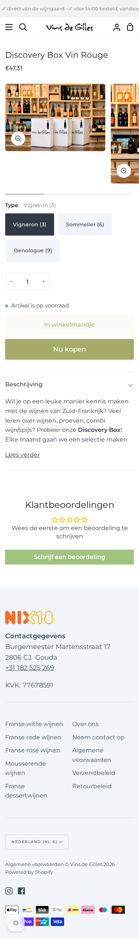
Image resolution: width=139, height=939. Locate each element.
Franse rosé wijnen (32, 750)
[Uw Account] (113, 27)
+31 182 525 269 (29, 668)
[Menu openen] (6, 27)
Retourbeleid (92, 786)
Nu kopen (69, 349)
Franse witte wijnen (34, 723)
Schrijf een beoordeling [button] (69, 556)
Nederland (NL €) (34, 841)
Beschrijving (24, 384)
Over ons (85, 723)
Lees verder (22, 454)
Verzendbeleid (93, 772)
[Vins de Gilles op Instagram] (9, 891)
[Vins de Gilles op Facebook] (21, 891)
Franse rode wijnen (33, 737)
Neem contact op (98, 737)
